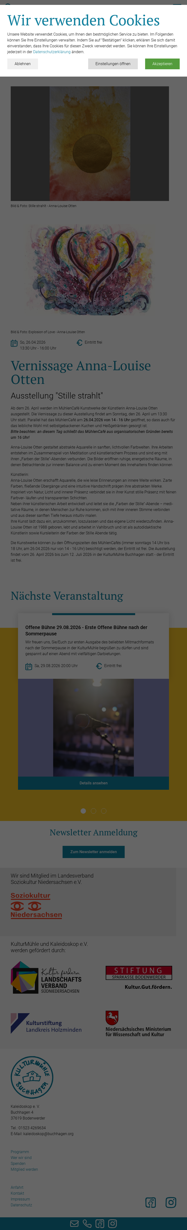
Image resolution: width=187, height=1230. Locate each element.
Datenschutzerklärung (52, 52)
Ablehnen (23, 63)
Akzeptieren (162, 63)
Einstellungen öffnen (113, 63)
